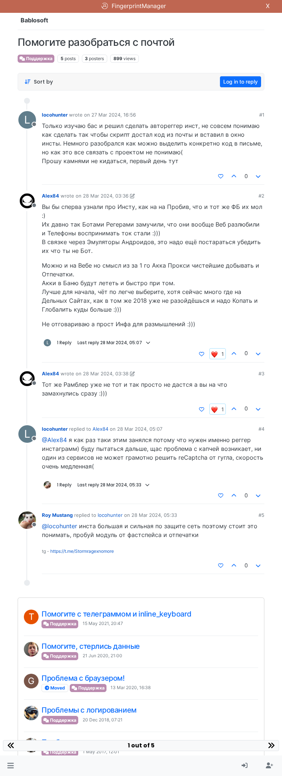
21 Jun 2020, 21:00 (102, 655)
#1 (261, 115)
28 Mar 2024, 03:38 (106, 373)
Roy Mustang (57, 515)
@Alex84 (54, 440)
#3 (261, 373)
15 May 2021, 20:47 (103, 623)
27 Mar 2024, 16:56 (113, 115)
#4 (261, 429)
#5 (261, 515)
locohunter (55, 115)
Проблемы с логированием (89, 710)
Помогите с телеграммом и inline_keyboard (116, 614)
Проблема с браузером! (83, 678)
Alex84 (50, 196)
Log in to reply (240, 81)
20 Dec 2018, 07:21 (103, 719)
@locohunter (59, 526)
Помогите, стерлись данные (90, 646)
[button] (10, 765)
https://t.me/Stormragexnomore (82, 551)
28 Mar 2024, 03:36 (106, 196)
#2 (261, 196)
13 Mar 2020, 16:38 (131, 687)
